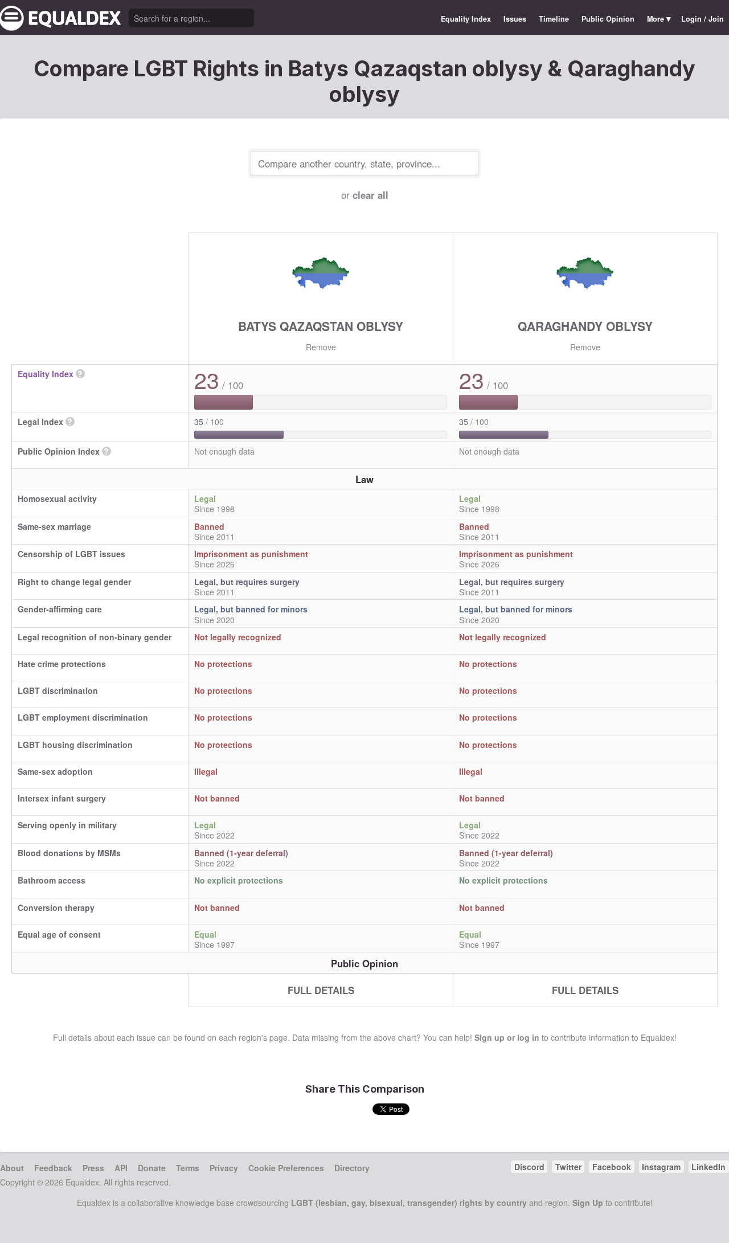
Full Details (321, 990)
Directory (352, 1168)
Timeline (554, 19)
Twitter (568, 1166)
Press (93, 1168)
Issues (514, 19)
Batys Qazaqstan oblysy (320, 325)
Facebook (611, 1166)
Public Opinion (607, 19)
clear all (370, 195)
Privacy (224, 1168)
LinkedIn (708, 1166)
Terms (187, 1168)
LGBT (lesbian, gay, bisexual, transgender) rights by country (409, 1202)
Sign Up (587, 1202)
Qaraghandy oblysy (585, 325)
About (12, 1168)
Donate (152, 1168)
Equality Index (466, 19)
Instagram (661, 1166)
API (121, 1168)
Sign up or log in (506, 1037)
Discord (529, 1166)
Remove (321, 347)
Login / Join (702, 19)
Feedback (53, 1168)
